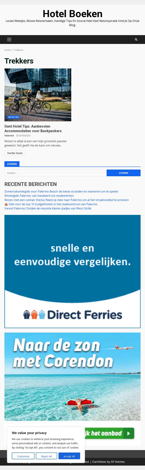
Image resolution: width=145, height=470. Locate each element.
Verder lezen (15, 153)
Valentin (9, 135)
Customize (23, 456)
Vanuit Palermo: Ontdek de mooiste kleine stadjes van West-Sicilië (47, 208)
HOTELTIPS (13, 117)
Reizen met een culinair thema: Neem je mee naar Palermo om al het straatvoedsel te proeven (66, 200)
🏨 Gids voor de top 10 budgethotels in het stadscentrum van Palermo (50, 204)
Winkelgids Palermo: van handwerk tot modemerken (39, 196)
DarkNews (99, 462)
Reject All (46, 456)
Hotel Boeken (73, 14)
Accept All (69, 456)
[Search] (136, 39)
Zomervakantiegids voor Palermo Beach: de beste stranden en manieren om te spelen (61, 191)
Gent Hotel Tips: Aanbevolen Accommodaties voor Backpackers (37, 94)
